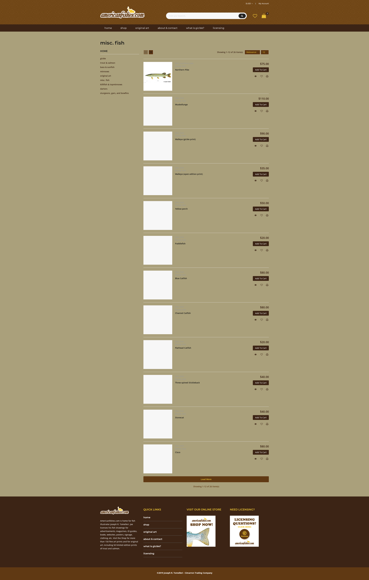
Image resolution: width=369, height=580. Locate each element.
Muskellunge (181, 104)
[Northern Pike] (158, 76)
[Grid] (145, 52)
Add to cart (261, 69)
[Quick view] (254, 76)
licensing (148, 553)
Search (242, 16)
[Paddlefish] (158, 250)
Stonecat (179, 417)
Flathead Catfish (183, 347)
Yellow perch (181, 208)
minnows (104, 71)
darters (103, 88)
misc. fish (104, 80)
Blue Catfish (181, 278)
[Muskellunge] (158, 111)
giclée (103, 58)
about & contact (152, 539)
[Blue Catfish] (158, 285)
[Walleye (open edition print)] (158, 181)
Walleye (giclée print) (185, 139)
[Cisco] (158, 459)
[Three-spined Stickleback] (158, 389)
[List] (151, 52)
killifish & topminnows (111, 84)
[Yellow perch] (158, 215)
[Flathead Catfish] (158, 354)
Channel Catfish (183, 313)
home (146, 517)
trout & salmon (107, 62)
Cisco (177, 452)
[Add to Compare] (266, 76)
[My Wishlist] (255, 16)
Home (104, 51)
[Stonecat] (158, 424)
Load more (206, 479)
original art (105, 75)
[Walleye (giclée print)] (158, 146)
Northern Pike (182, 69)
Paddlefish (180, 243)
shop (146, 524)
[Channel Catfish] (158, 320)
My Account (264, 3)
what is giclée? (152, 546)
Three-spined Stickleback (187, 382)
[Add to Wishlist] (260, 76)
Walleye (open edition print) (189, 174)
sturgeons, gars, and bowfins (114, 93)
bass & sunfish (107, 67)
